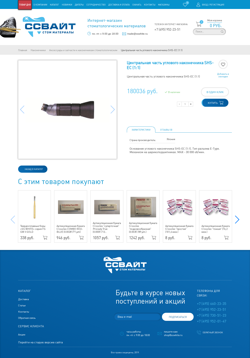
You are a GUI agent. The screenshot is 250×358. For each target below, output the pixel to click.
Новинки (67, 4)
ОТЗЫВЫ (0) (166, 130)
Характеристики (141, 130)
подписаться (178, 317)
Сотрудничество (96, 4)
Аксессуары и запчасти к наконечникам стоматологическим (83, 50)
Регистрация (217, 4)
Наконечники (38, 50)
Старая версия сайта (29, 14)
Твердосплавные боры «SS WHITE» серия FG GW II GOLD (33, 229)
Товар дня (25, 4)
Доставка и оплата (119, 4)
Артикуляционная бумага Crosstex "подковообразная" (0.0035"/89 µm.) (143, 227)
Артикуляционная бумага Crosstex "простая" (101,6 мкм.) (179, 229)
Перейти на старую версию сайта (40, 342)
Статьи (48, 14)
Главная (22, 50)
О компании (40, 4)
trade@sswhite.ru (137, 33)
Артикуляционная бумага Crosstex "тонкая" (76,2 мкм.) (216, 229)
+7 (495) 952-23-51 (167, 29)
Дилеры (79, 4)
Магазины (163, 4)
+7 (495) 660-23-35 (211, 303)
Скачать (136, 4)
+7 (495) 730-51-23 (211, 315)
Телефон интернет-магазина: (171, 24)
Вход (205, 4)
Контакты (149, 4)
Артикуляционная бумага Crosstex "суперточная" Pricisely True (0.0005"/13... (107, 227)
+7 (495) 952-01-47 (211, 321)
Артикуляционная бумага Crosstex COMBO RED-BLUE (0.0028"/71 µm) (71, 229)
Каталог (54, 4)
